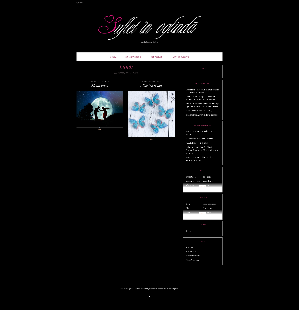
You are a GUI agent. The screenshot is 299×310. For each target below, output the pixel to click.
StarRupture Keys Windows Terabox (202, 114)
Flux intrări (191, 251)
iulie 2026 (207, 176)
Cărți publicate (180, 57)
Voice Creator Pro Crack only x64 (201, 110)
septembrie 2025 (193, 181)
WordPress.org (192, 260)
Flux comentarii (193, 255)
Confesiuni (156, 57)
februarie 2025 (192, 189)
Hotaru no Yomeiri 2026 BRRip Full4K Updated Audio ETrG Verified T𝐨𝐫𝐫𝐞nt (202, 105)
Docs (188, 212)
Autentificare (192, 247)
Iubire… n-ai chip (200, 142)
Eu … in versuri (133, 57)
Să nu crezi (99, 85)
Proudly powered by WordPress (146, 289)
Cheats (189, 208)
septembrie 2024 (210, 189)
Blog (107, 81)
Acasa (113, 57)
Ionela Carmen (192, 131)
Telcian (189, 231)
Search (81, 3)
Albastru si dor (151, 85)
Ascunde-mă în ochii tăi (202, 138)
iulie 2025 (190, 185)
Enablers (190, 216)
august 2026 (191, 176)
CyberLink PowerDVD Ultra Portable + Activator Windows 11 (202, 91)
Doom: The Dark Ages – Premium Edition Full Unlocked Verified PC (201, 98)
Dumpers (207, 212)
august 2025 (208, 181)
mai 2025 (206, 185)
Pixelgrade (174, 289)
